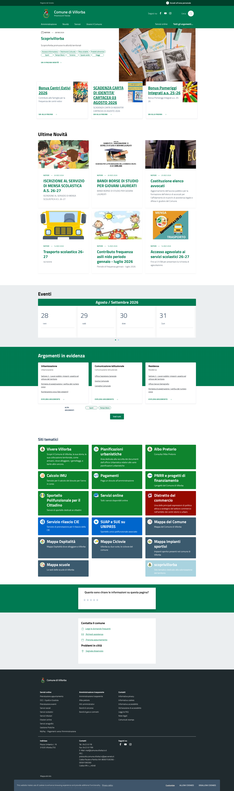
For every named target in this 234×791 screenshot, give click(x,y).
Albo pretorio (84, 700)
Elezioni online (46, 719)
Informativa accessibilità (128, 704)
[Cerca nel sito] (191, 13)
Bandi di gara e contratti (89, 711)
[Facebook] (159, 13)
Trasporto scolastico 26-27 (63, 254)
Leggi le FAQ (123, 711)
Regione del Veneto (47, 3)
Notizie (46, 175)
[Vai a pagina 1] (115, 339)
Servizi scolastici (46, 711)
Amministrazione (49, 24)
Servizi (77, 24)
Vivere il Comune (94, 24)
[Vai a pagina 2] (118, 339)
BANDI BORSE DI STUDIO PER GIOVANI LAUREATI (117, 183)
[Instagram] (169, 13)
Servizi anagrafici (47, 723)
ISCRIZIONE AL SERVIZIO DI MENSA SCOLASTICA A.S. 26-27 (63, 185)
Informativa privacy (126, 696)
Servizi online (161, 24)
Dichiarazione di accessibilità (129, 708)
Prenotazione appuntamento (51, 696)
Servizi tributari (46, 715)
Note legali (122, 715)
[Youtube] (164, 13)
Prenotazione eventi (48, 704)
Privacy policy (107, 785)
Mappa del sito (45, 776)
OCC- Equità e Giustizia (49, 700)
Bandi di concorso (86, 708)
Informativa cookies (126, 700)
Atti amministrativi (86, 704)
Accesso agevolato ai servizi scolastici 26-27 (170, 254)
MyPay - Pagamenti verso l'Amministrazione (58, 731)
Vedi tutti (117, 416)
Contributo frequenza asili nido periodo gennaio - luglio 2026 (115, 256)
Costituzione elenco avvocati (167, 183)
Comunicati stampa (126, 719)
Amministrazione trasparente (91, 696)
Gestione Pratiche (47, 727)
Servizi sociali (45, 708)
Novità (66, 24)
